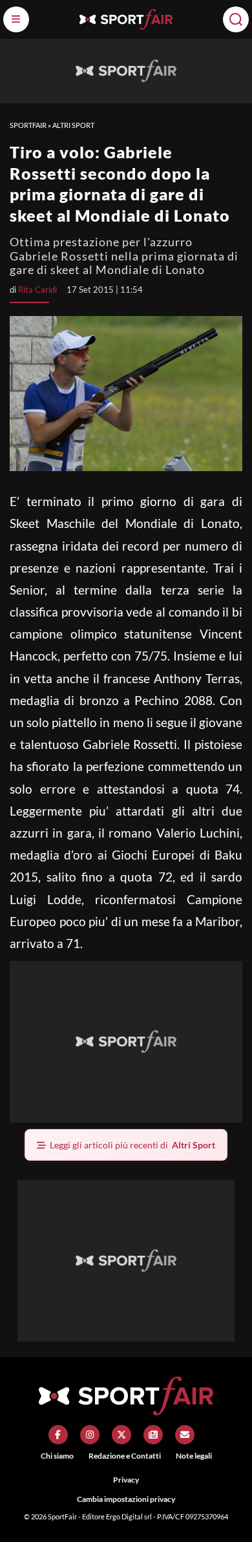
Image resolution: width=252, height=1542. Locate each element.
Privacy (126, 1479)
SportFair (28, 125)
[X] (121, 1434)
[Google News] (153, 1434)
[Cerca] (236, 19)
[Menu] (16, 19)
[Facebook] (58, 1434)
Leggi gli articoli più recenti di (132, 1144)
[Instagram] (90, 1434)
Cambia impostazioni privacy (126, 1499)
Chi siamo (57, 1456)
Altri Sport (73, 125)
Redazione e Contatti (125, 1456)
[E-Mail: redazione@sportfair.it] (184, 1434)
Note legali (194, 1456)
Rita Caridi (37, 289)
